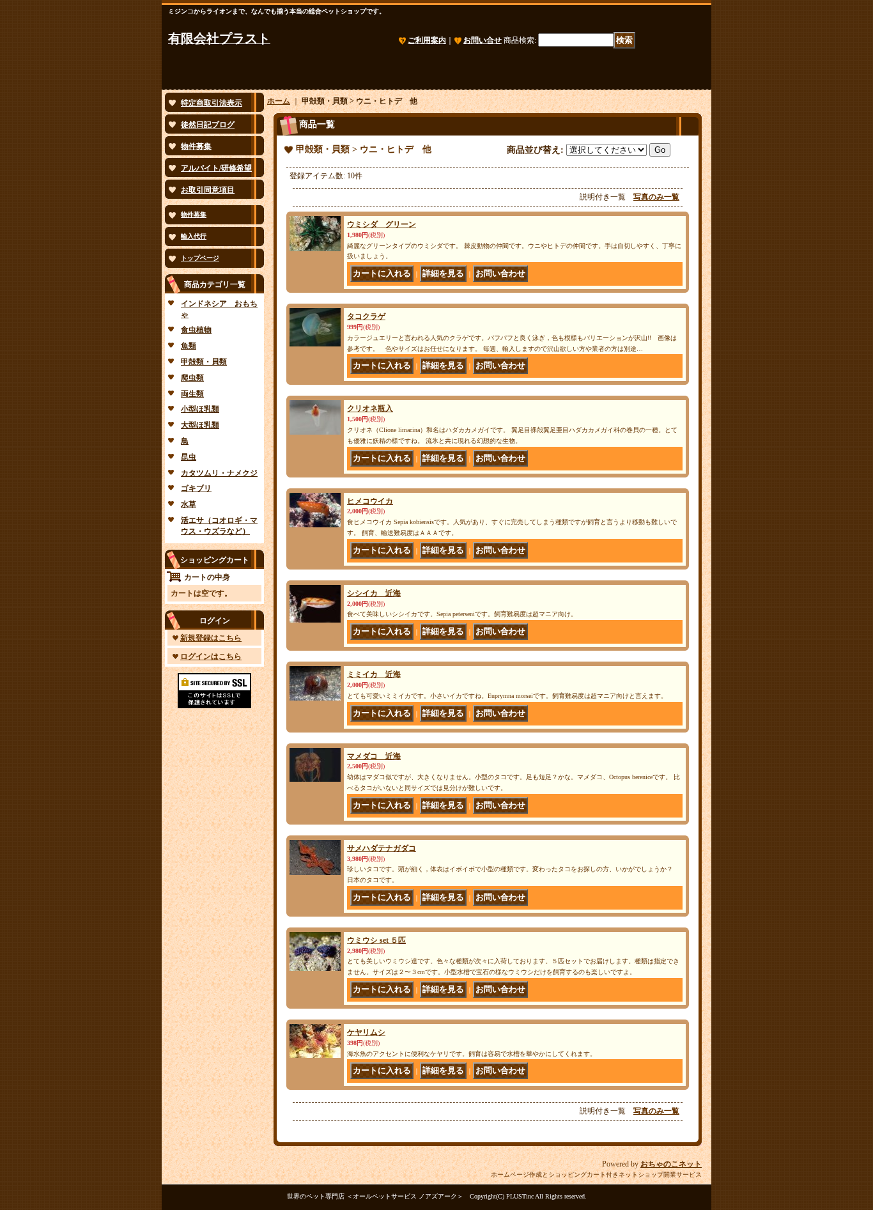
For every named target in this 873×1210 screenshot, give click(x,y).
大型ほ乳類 (200, 425)
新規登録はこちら (211, 637)
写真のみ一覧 (656, 196)
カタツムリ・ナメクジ (219, 473)
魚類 (188, 345)
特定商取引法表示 (211, 102)
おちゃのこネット (671, 1164)
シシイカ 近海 (374, 593)
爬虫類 (192, 377)
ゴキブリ (196, 488)
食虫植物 (196, 329)
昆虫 (188, 457)
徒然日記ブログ (208, 124)
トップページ (200, 257)
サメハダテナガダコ (381, 848)
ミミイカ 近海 (374, 674)
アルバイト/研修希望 (216, 168)
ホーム (278, 101)
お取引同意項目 (208, 189)
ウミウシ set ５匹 (376, 940)
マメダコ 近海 (374, 756)
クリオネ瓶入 (370, 408)
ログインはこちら (211, 656)
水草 (188, 504)
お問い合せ (482, 40)
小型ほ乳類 (200, 409)
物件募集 (196, 146)
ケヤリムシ (366, 1032)
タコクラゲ (366, 316)
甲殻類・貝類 (204, 361)
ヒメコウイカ (370, 501)
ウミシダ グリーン (381, 224)
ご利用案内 (427, 40)
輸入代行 (193, 236)
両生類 (192, 393)
